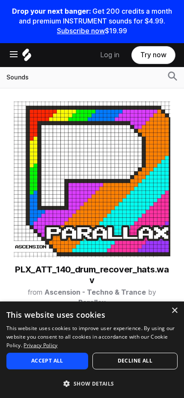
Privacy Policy (40, 345)
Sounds (17, 77)
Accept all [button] (47, 360)
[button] (92, 383)
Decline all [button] (135, 360)
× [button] (174, 310)
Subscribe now (81, 31)
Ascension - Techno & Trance (95, 292)
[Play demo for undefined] (92, 179)
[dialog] (92, 349)
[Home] (26, 57)
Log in (109, 55)
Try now (153, 55)
